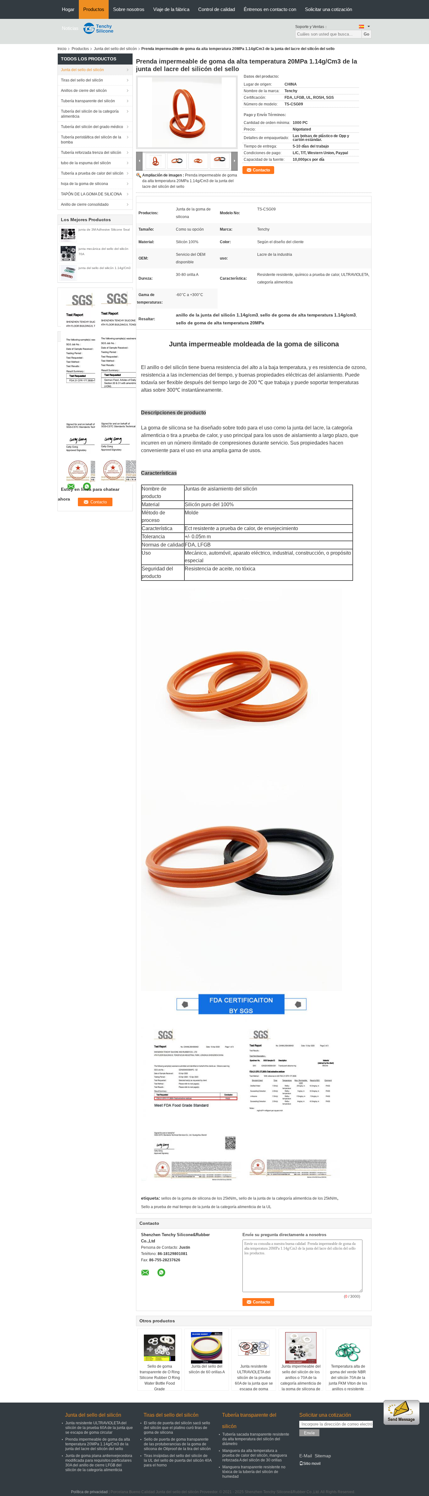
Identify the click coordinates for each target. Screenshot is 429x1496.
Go (366, 34)
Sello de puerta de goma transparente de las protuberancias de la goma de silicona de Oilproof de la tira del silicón (177, 1444)
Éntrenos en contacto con (270, 9)
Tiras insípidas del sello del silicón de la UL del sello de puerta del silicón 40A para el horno (177, 1460)
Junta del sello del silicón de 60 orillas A (207, 1369)
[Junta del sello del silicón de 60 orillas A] (207, 1348)
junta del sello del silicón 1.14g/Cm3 (105, 268)
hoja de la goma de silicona (84, 184)
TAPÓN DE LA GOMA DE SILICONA (91, 194)
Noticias (70, 28)
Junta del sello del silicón (115, 49)
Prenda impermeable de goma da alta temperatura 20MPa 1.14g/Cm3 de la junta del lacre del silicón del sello (189, 181)
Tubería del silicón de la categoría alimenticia (90, 114)
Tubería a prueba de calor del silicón (92, 173)
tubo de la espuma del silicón (86, 163)
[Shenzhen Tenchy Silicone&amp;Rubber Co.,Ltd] (98, 28)
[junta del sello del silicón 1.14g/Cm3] (68, 272)
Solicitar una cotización (328, 9)
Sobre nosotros (128, 9)
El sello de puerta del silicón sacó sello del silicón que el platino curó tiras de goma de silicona (177, 1428)
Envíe (309, 1433)
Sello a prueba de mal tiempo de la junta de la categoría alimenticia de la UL (206, 1207)
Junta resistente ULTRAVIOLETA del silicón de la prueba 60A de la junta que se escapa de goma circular (254, 1380)
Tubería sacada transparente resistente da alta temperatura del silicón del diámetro (255, 1439)
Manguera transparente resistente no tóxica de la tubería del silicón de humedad (253, 1472)
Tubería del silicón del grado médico (92, 127)
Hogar (68, 9)
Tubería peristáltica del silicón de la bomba (91, 139)
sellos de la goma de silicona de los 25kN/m (198, 1198)
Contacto (261, 170)
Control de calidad (216, 9)
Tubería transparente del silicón (88, 101)
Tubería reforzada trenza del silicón (91, 152)
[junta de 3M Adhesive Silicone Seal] (68, 234)
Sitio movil (312, 1463)
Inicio (62, 49)
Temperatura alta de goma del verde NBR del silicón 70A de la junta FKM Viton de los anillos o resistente (348, 1377)
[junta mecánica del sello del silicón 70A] (68, 253)
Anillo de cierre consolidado (85, 204)
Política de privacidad (89, 1492)
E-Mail (305, 1455)
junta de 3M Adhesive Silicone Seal (104, 229)
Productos (93, 9)
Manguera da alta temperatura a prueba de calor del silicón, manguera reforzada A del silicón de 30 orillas (254, 1455)
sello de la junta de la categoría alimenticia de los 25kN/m (288, 1198)
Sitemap (323, 1455)
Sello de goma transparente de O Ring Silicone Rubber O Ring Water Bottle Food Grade (159, 1377)
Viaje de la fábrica (171, 9)
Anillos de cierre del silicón (84, 90)
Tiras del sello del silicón (82, 80)
